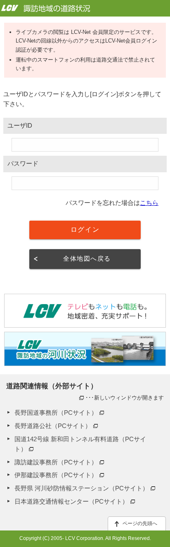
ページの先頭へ (140, 523)
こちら (149, 203)
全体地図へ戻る (87, 258)
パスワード (22, 163)
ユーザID (19, 125)
